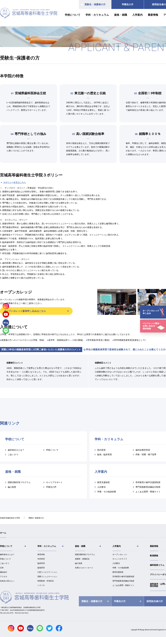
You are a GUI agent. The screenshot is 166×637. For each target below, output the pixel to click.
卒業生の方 (127, 4)
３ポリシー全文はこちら (14, 182)
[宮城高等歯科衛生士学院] (28, 18)
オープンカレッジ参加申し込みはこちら (25, 311)
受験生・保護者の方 (95, 4)
